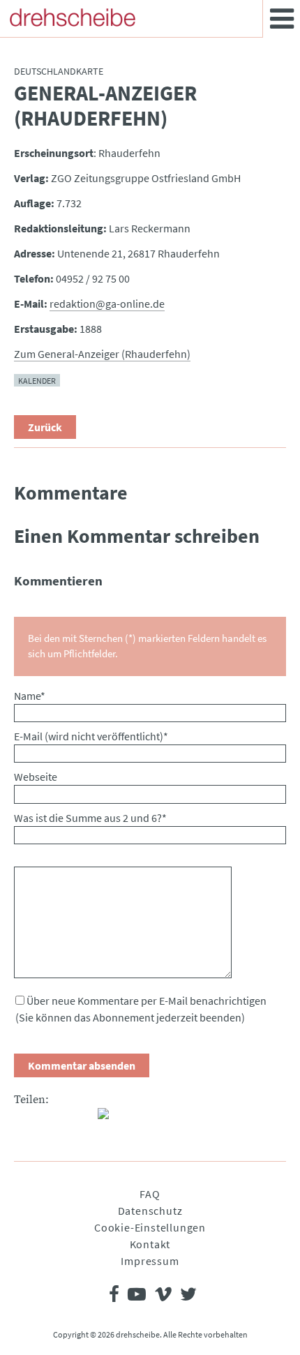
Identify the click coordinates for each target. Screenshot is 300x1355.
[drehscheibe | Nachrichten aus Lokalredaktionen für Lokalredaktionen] (72, 17)
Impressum (150, 1261)
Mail (81, 1119)
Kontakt (150, 1244)
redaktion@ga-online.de (107, 303)
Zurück (45, 427)
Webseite (35, 777)
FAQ (150, 1194)
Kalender (37, 380)
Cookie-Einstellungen (150, 1227)
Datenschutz (150, 1211)
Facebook (25, 1119)
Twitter (53, 1119)
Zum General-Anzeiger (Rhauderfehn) (102, 354)
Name (29, 696)
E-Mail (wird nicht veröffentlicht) (91, 736)
